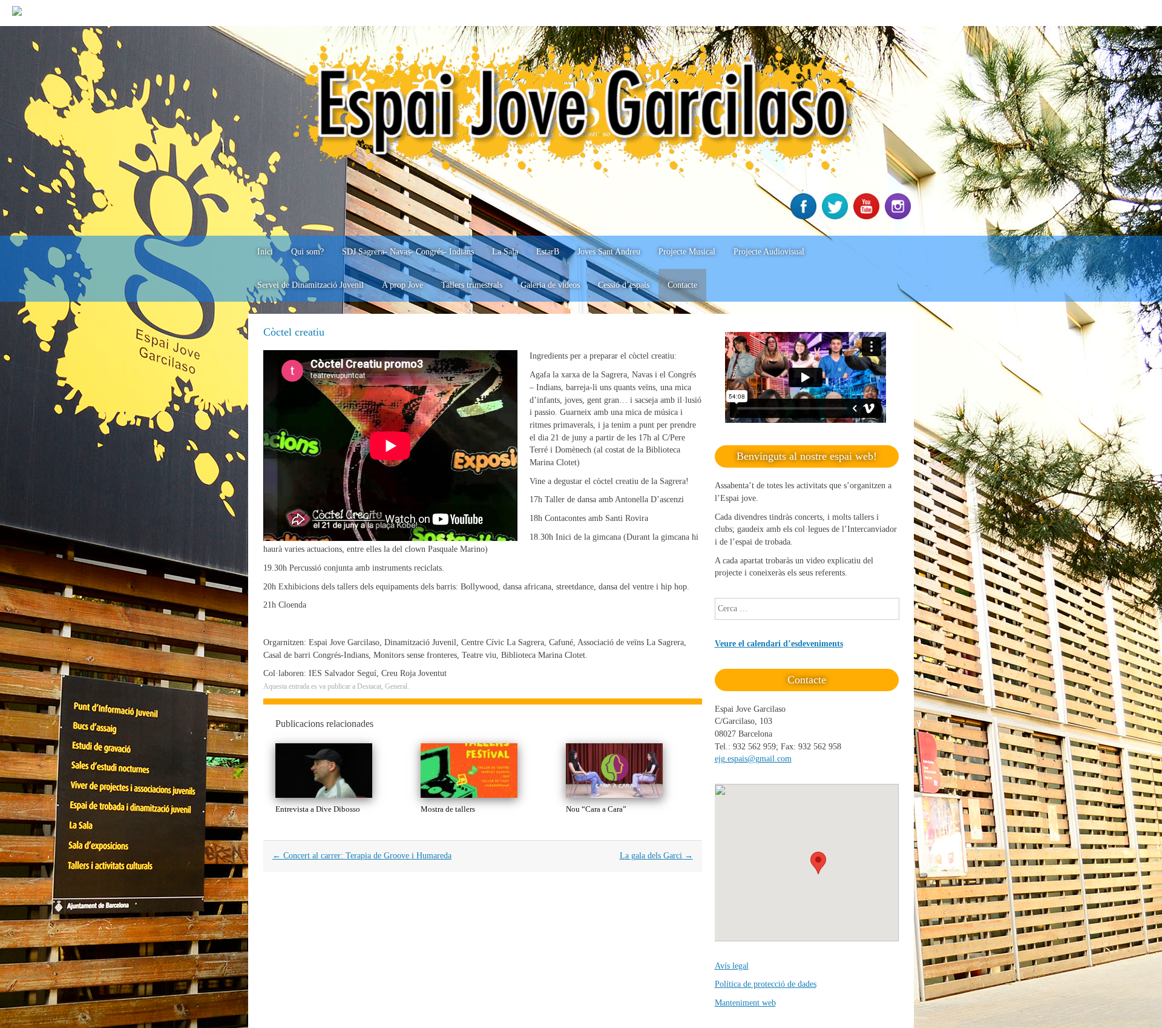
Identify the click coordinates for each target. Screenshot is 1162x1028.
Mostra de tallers (448, 809)
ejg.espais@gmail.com (753, 758)
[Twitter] (836, 216)
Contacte (682, 285)
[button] (818, 863)
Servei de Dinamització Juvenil (310, 285)
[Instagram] (899, 216)
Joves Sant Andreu (608, 251)
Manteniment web (745, 1002)
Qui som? (307, 251)
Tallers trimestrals (471, 285)
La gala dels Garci (656, 855)
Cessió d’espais (623, 285)
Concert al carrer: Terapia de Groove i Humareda (361, 855)
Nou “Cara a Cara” (596, 809)
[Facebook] (804, 216)
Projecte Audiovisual (769, 251)
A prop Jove (402, 285)
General (396, 686)
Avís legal (732, 965)
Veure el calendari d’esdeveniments (779, 643)
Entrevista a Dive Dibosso (317, 809)
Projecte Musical (686, 251)
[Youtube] (867, 216)
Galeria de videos (550, 285)
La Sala (505, 251)
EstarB (547, 251)
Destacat (369, 686)
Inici (265, 251)
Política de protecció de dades (765, 984)
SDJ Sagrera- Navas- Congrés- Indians (408, 251)
